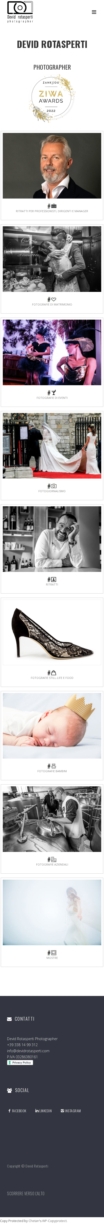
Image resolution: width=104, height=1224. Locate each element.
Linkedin (45, 1110)
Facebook (19, 1110)
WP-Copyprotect (54, 1220)
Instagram (73, 1110)
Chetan (34, 1220)
